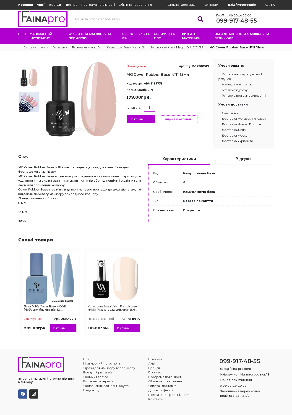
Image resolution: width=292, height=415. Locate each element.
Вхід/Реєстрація (242, 4)
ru (273, 4)
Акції (41, 4)
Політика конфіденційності (169, 394)
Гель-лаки (59, 47)
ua (267, 4)
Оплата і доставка (181, 4)
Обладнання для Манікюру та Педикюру (241, 36)
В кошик (137, 119)
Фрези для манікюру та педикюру (90, 36)
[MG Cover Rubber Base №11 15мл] (81, 99)
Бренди (55, 4)
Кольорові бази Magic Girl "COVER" (178, 47)
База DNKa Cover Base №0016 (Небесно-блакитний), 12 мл (45, 308)
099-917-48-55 (236, 20)
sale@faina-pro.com (235, 368)
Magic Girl (145, 90)
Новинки (25, 4)
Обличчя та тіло (164, 36)
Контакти (211, 4)
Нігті (22, 34)
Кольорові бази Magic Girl (126, 47)
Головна (29, 47)
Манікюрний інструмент (41, 36)
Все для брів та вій (136, 36)
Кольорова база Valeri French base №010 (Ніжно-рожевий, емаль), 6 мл (113, 308)
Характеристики (179, 159)
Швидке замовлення (176, 119)
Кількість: (134, 107)
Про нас (71, 4)
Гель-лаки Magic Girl (87, 47)
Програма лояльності (98, 4)
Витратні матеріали (191, 36)
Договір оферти (160, 390)
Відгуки (243, 159)
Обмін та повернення (135, 4)
